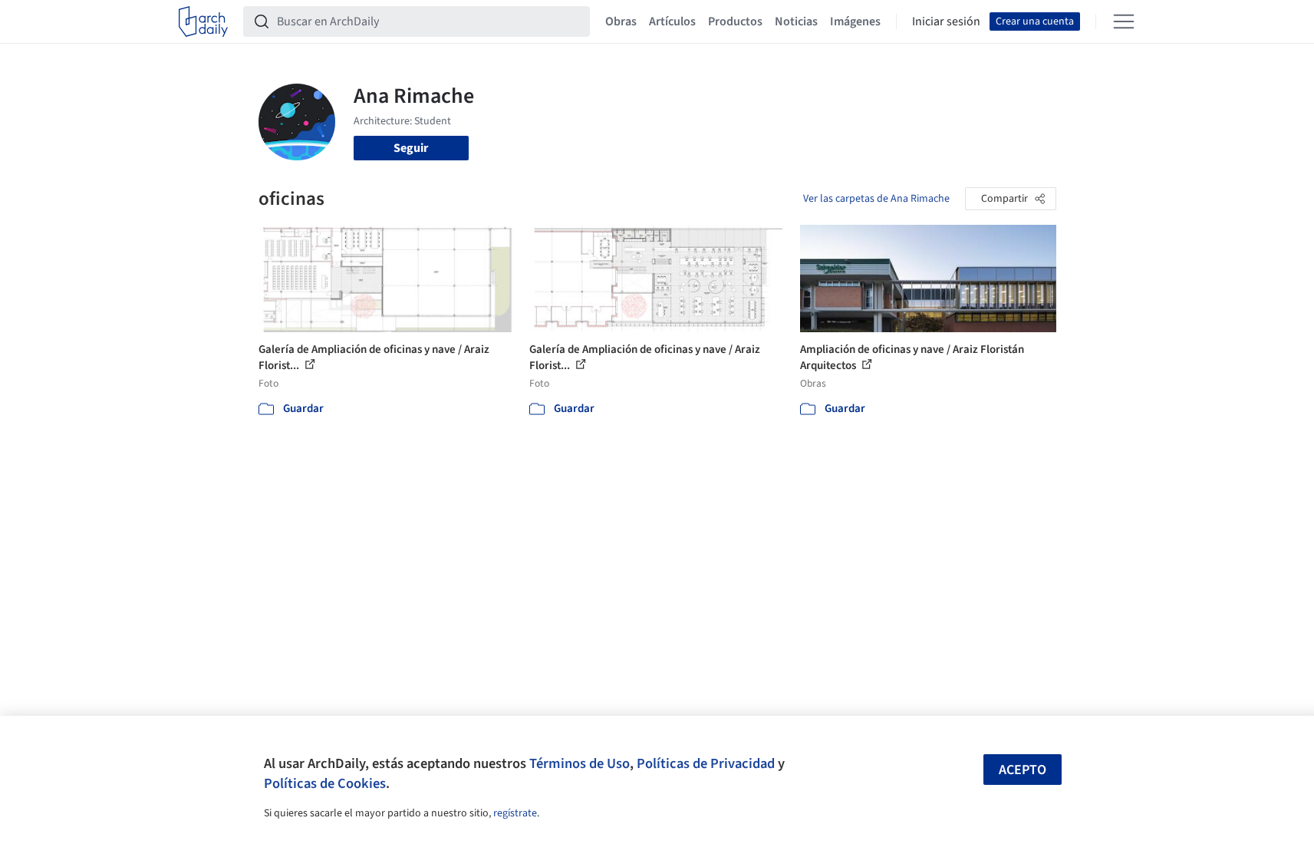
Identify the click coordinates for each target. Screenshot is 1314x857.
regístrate (515, 813)
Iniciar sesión (946, 21)
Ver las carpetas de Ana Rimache (876, 198)
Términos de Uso (579, 763)
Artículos (672, 21)
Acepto (1022, 770)
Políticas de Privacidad (706, 763)
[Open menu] (1123, 21)
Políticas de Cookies (325, 783)
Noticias (796, 21)
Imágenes (855, 21)
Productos (735, 21)
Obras (621, 21)
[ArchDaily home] (203, 21)
